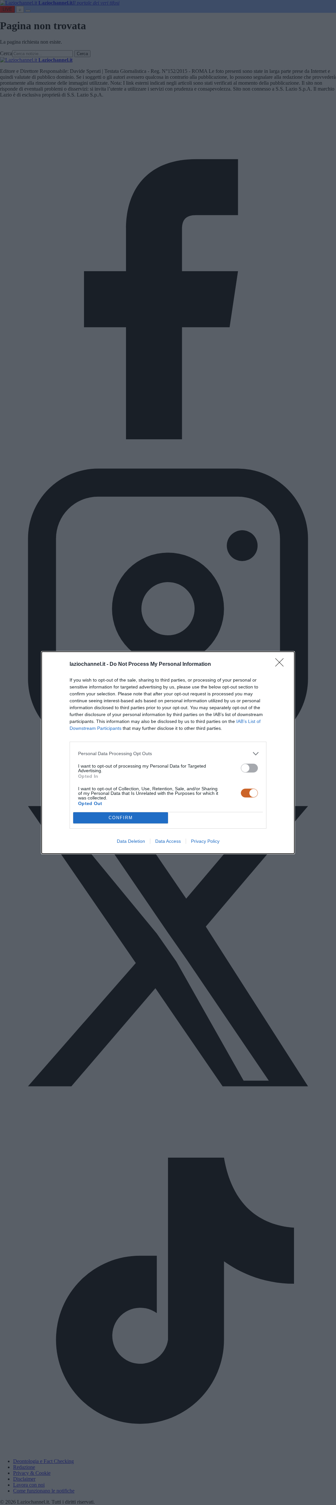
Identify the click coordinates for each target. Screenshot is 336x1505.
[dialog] (168, 753)
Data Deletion (131, 841)
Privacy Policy (205, 841)
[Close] (281, 664)
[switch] (249, 768)
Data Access (168, 841)
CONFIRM (121, 817)
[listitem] (168, 753)
